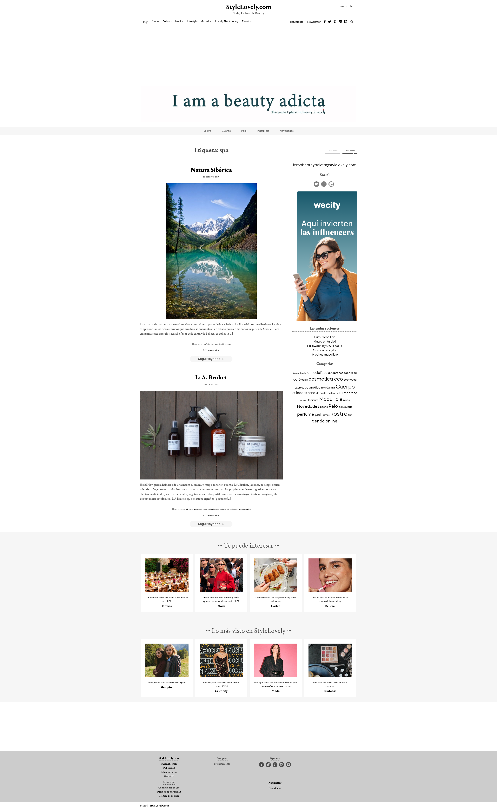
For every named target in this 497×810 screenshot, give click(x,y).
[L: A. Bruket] (211, 435)
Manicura (313, 400)
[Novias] (167, 591)
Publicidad (169, 768)
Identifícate (296, 21)
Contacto (169, 776)
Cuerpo (226, 130)
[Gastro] (275, 591)
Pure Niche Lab (324, 337)
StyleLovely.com (248, 7)
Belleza (167, 21)
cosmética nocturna (320, 387)
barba (177, 509)
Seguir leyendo (209, 359)
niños (223, 344)
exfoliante (208, 344)
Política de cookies (169, 796)
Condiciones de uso (169, 788)
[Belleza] (330, 591)
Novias (179, 21)
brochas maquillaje (325, 354)
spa (229, 344)
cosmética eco (325, 378)
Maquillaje (263, 130)
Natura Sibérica (211, 170)
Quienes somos (169, 764)
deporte (321, 393)
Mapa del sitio (169, 772)
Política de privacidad (169, 792)
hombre (236, 509)
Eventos (247, 21)
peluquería (346, 406)
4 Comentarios (211, 515)
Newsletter (314, 21)
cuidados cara (303, 392)
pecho (324, 406)
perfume (305, 414)
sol (350, 414)
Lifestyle (192, 21)
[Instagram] (340, 22)
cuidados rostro (223, 509)
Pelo (244, 130)
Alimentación (300, 372)
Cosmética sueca (190, 509)
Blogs (145, 22)
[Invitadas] (330, 676)
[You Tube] (346, 22)
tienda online (324, 421)
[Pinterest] (335, 22)
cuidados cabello (207, 509)
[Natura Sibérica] (211, 251)
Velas (248, 509)
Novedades (287, 130)
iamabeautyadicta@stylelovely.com (324, 164)
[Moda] (221, 591)
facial (217, 344)
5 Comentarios (211, 350)
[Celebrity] (221, 676)
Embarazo (349, 392)
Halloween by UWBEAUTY (324, 346)
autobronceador (339, 373)
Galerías (206, 21)
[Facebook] (325, 22)
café (297, 379)
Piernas (325, 414)
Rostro (207, 130)
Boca (353, 372)
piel (318, 414)
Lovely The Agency (226, 21)
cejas (304, 379)
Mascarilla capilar (325, 350)
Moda (155, 21)
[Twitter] (329, 22)
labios (303, 400)
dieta (338, 393)
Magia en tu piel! (325, 341)
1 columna (332, 150)
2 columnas (349, 150)
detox (331, 393)
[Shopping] (167, 676)
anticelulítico (317, 372)
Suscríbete (275, 788)
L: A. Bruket (211, 378)
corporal (198, 344)
